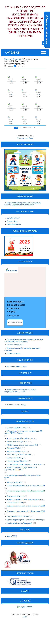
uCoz (25, 617)
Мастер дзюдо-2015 (14, 482)
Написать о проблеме (15, 322)
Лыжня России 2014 (15, 503)
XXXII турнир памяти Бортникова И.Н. (22, 445)
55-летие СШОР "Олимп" (17, 428)
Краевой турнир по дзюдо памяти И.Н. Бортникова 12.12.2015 (21, 469)
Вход (31, 138)
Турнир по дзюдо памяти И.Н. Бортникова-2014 (26, 491)
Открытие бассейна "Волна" (18, 516)
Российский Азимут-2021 (17, 442)
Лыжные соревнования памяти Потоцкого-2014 (26, 486)
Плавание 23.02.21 (14, 448)
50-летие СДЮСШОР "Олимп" (19, 455)
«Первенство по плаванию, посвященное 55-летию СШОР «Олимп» (23, 432)
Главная (7, 59)
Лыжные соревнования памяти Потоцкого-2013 (26, 506)
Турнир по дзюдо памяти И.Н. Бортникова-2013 (26, 511)
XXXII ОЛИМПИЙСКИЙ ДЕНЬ (20, 438)
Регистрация (22, 138)
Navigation (12, 52)
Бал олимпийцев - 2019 (16, 451)
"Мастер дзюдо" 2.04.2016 (17, 461)
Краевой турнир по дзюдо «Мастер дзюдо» (24, 499)
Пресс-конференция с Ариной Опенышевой (24, 520)
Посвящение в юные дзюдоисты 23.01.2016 (24, 464)
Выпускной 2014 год (15, 496)
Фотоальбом (17, 59)
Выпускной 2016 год (15, 458)
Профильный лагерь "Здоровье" (19, 523)
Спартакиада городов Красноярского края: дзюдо (22, 476)
